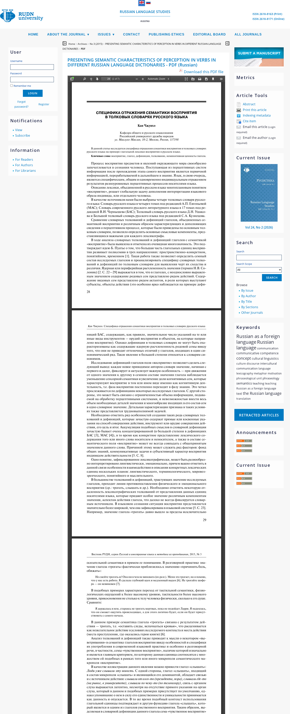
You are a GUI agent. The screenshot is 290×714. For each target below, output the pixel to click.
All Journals (248, 34)
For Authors (24, 165)
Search (240, 251)
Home (33, 34)
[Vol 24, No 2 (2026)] (259, 220)
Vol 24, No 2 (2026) (259, 227)
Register (43, 104)
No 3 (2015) (96, 44)
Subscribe (22, 135)
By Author (248, 296)
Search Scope (244, 264)
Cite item (249, 121)
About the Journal (66, 34)
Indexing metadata (257, 115)
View (18, 130)
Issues (104, 34)
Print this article (255, 110)
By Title (246, 301)
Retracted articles (259, 415)
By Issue (247, 290)
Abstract (249, 104)
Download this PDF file (204, 71)
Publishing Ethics (166, 34)
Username (16, 61)
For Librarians (25, 170)
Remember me (22, 86)
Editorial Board (209, 34)
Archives (82, 44)
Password (16, 73)
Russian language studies (145, 15)
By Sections (249, 307)
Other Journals (252, 312)
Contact (131, 34)
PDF (83, 48)
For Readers (24, 159)
